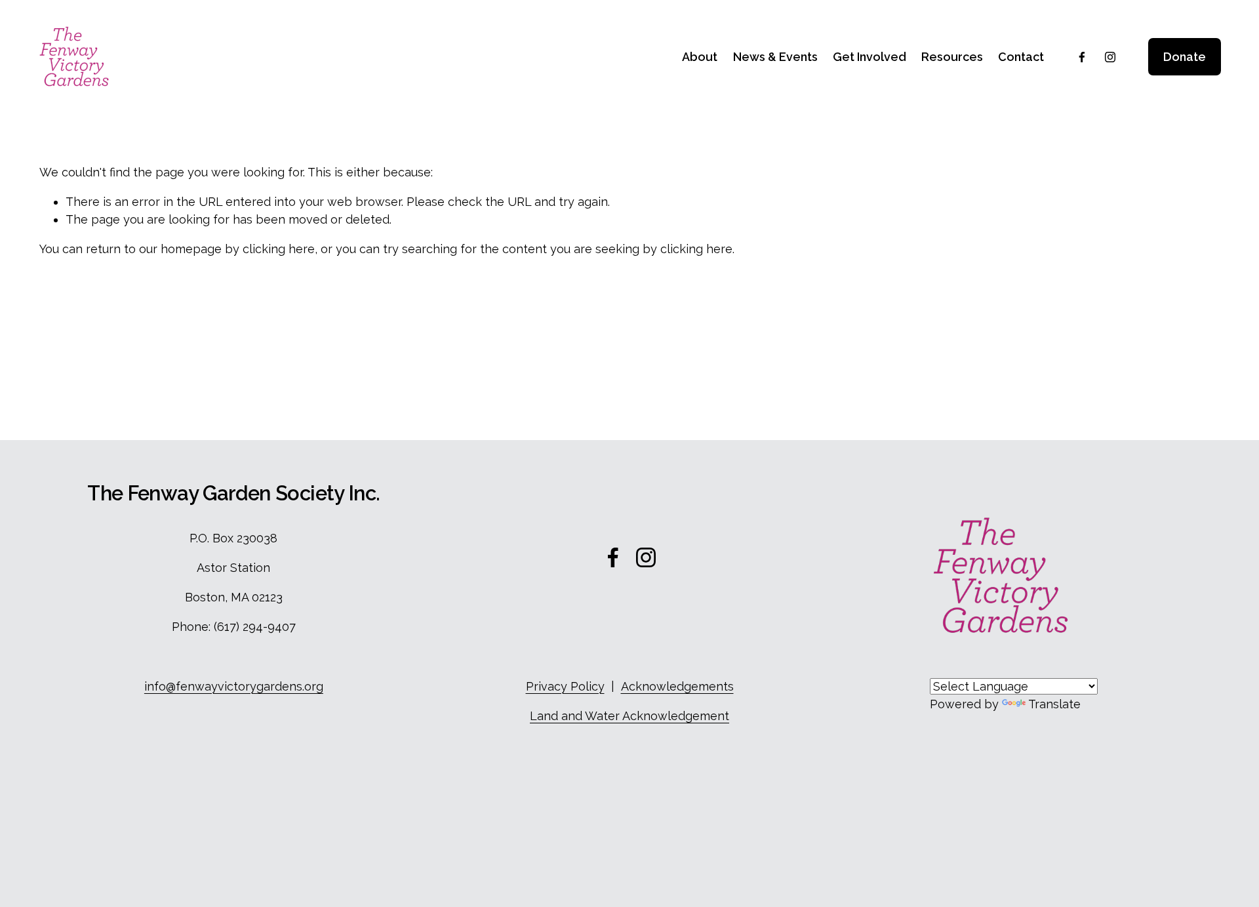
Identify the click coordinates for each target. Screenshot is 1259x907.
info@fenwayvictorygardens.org (233, 686)
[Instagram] (1110, 57)
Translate (1054, 704)
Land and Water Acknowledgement (629, 716)
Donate (1184, 57)
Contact (1021, 57)
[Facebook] (1082, 57)
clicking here (279, 249)
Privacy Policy (565, 686)
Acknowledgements (677, 686)
